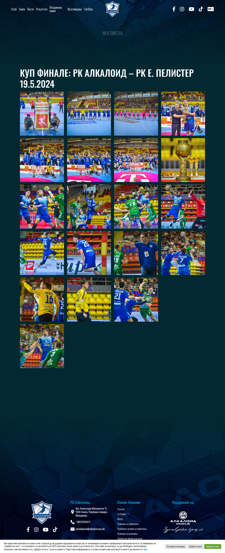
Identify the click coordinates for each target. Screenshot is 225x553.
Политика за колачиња (127, 533)
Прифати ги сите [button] (212, 546)
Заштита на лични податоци (129, 538)
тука (145, 549)
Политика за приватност (128, 524)
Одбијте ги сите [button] (195, 546)
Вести (120, 519)
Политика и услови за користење (132, 528)
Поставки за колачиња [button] (176, 546)
